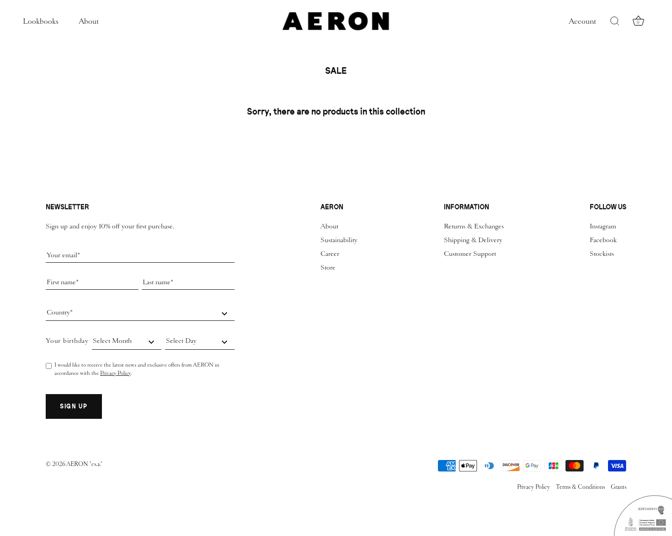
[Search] (615, 21)
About (89, 21)
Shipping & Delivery (473, 239)
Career (329, 253)
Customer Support (470, 253)
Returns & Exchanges (474, 226)
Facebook (603, 239)
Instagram (603, 226)
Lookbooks (41, 21)
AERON (78, 464)
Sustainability (338, 239)
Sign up (74, 406)
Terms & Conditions (580, 487)
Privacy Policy (115, 373)
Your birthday (67, 340)
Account (582, 21)
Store (328, 267)
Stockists (602, 253)
